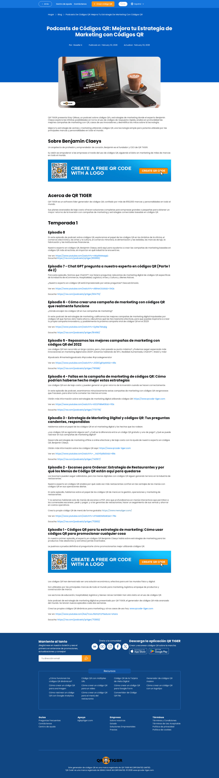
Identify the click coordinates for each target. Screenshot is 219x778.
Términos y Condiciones (164, 720)
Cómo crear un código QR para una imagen (62, 687)
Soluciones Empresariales (122, 726)
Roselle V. (78, 45)
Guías (42, 717)
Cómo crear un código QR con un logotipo (159, 687)
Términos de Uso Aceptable (167, 723)
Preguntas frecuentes (50, 720)
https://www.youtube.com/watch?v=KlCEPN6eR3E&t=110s (84, 404)
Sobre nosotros (117, 720)
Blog (60, 14)
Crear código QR (104, 4)
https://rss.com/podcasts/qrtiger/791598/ (79, 368)
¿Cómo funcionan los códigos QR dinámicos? (60, 680)
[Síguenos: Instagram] (110, 646)
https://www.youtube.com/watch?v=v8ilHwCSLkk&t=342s (84, 288)
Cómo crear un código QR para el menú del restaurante (94, 695)
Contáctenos (45, 723)
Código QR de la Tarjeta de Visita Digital (126, 680)
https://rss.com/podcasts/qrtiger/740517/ (79, 459)
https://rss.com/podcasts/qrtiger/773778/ (79, 409)
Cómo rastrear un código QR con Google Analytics (61, 694)
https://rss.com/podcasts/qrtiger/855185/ (78, 258)
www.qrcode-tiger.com (141, 608)
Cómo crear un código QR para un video (94, 687)
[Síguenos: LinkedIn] (95, 646)
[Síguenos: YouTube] (102, 646)
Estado (113, 723)
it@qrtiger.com (85, 720)
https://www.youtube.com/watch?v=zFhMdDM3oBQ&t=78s (86, 516)
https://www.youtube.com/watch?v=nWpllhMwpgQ (82, 255)
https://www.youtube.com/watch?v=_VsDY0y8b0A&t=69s (85, 453)
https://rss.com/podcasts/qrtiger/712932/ (78, 521)
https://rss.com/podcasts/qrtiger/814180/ (78, 332)
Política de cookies (162, 729)
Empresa (115, 717)
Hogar (51, 14)
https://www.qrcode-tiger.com (149, 398)
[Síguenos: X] (125, 646)
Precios (113, 729)
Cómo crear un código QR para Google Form (127, 687)
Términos (158, 717)
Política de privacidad (163, 726)
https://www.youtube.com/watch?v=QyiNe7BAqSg (81, 326)
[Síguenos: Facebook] (118, 646)
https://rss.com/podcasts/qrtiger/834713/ (78, 294)
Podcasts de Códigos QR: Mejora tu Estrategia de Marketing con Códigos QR (104, 14)
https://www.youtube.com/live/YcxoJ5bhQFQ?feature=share (86, 614)
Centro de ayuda (47, 726)
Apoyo (81, 717)
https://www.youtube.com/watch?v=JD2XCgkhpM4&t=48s (85, 362)
